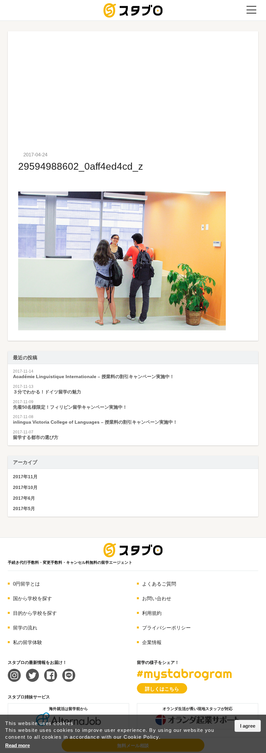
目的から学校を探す (35, 613)
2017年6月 (24, 498)
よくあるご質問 (159, 584)
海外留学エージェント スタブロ (133, 550)
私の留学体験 (27, 642)
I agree (247, 726)
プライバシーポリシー (166, 627)
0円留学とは (26, 584)
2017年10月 (25, 487)
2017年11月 (25, 476)
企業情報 (152, 642)
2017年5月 (24, 508)
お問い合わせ (156, 598)
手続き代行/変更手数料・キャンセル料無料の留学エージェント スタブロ (133, 10)
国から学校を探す (32, 598)
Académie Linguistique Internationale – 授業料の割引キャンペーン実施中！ (93, 376)
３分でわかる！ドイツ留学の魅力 (47, 391)
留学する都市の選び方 (35, 437)
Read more (17, 745)
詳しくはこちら (162, 689)
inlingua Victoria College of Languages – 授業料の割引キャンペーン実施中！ (95, 422)
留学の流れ (25, 627)
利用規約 (152, 613)
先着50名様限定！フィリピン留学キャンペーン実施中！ (70, 407)
